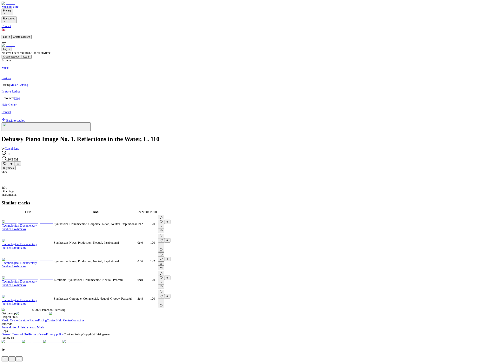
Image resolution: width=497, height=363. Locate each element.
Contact (6, 26)
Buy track (8, 168)
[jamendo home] (8, 3)
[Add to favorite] (5, 163)
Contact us (77, 320)
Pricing (7, 10)
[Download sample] (18, 163)
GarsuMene (12, 148)
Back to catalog (15, 120)
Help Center (63, 320)
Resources (9, 18)
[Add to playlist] (11, 163)
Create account (21, 36)
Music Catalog (10, 320)
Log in (6, 36)
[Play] (46, 126)
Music (5, 6)
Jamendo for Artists (13, 327)
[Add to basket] (161, 231)
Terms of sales (37, 334)
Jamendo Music (34, 327)
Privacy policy (55, 334)
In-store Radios (28, 320)
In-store (13, 6)
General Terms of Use (15, 334)
